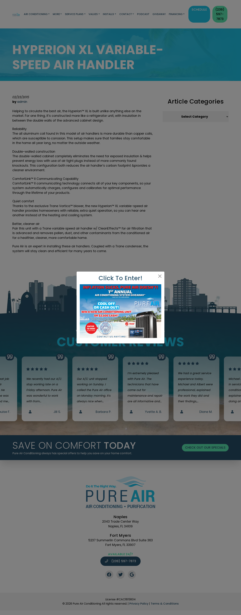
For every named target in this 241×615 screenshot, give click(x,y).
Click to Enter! (121, 278)
